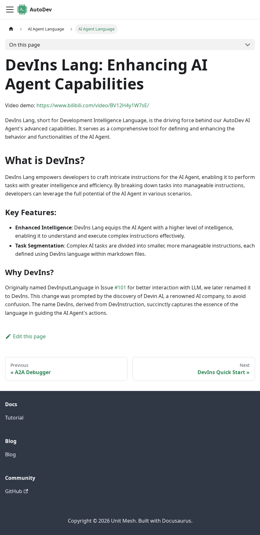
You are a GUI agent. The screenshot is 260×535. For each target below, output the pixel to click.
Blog (10, 454)
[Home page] (11, 29)
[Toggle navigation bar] (10, 9)
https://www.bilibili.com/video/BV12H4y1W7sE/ (92, 105)
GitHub (13, 491)
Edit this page (29, 336)
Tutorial (14, 417)
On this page (24, 44)
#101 (120, 287)
